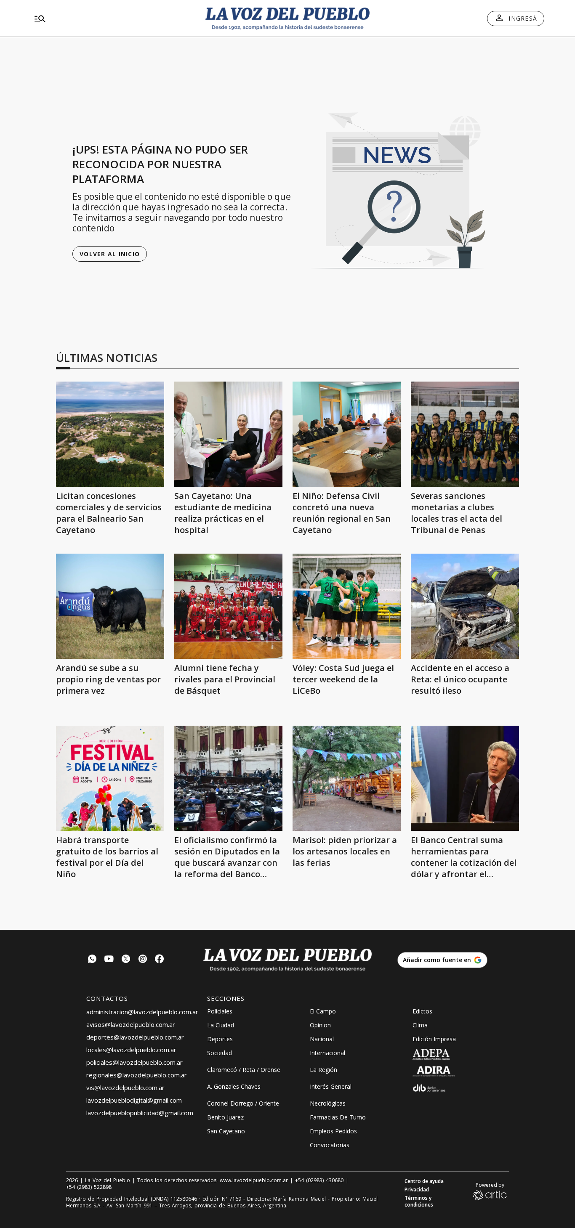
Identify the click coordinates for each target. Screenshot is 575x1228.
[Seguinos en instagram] (142, 959)
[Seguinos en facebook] (159, 959)
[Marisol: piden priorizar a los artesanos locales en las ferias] (347, 778)
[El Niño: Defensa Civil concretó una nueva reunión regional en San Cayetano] (347, 434)
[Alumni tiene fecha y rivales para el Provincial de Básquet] (228, 606)
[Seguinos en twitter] (125, 959)
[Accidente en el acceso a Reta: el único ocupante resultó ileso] (465, 606)
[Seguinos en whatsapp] (92, 959)
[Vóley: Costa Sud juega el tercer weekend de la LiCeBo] (347, 606)
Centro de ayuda (424, 1181)
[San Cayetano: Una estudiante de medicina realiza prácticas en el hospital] (228, 434)
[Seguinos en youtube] (109, 959)
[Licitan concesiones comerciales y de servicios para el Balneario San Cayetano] (110, 434)
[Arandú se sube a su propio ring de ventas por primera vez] (110, 606)
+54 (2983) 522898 (89, 1187)
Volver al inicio (110, 254)
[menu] (113, 18)
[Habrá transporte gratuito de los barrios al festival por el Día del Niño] (110, 778)
